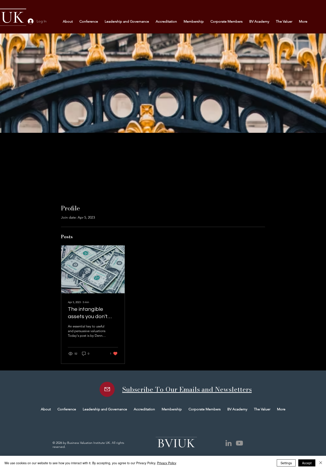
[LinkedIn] (228, 443)
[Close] (320, 462)
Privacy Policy (166, 463)
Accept (307, 463)
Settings (286, 463)
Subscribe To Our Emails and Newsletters (187, 389)
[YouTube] (239, 443)
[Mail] (107, 389)
